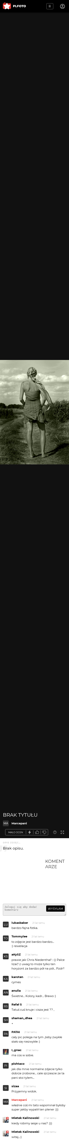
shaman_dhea (22, 1018)
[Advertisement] (24, 879)
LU (6, 924)
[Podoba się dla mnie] (37, 832)
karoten (17, 977)
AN (6, 992)
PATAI (16, 1032)
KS (6, 956)
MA (5, 823)
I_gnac (16, 1050)
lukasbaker (20, 923)
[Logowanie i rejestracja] (62, 6)
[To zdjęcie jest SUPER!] (30, 832)
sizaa (15, 1086)
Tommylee (19, 936)
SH (6, 1020)
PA (6, 1034)
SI (5, 1088)
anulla (16, 990)
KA (6, 979)
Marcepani (19, 823)
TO (6, 938)
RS (6, 1006)
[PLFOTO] (14, 6)
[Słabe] (44, 832)
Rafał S (17, 1004)
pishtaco (18, 1063)
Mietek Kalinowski (25, 1118)
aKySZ (16, 954)
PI (5, 1065)
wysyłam (55, 908)
